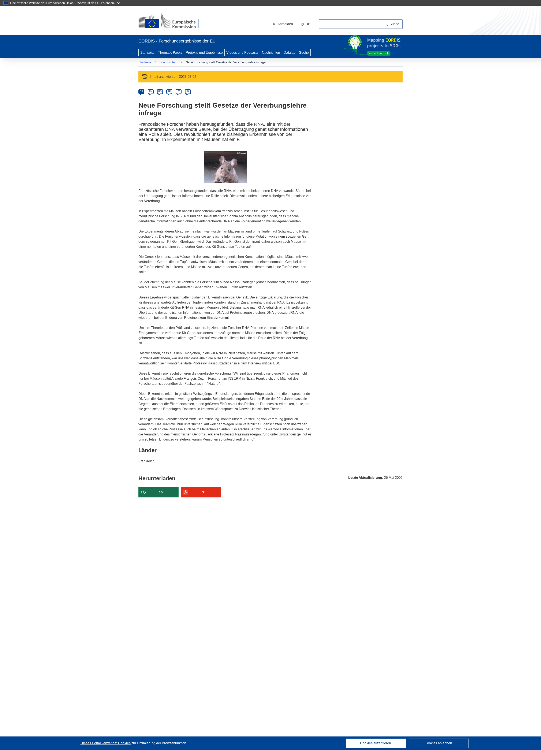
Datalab (289, 52)
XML (161, 492)
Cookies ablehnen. (439, 743)
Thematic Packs (170, 52)
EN (151, 91)
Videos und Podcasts (242, 52)
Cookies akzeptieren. (376, 743)
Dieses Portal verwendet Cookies (106, 743)
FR (169, 91)
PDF (204, 492)
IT (179, 91)
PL (188, 91)
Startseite (147, 52)
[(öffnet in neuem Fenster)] (172, 21)
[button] (305, 24)
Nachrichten (271, 52)
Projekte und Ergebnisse (204, 52)
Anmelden (285, 24)
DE (141, 91)
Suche (304, 52)
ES (160, 91)
